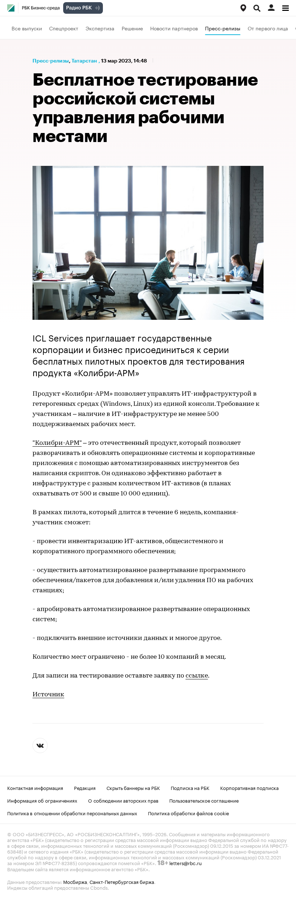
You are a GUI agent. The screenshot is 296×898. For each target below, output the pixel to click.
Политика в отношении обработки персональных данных (72, 812)
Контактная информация (35, 787)
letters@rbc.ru (185, 862)
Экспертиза (100, 28)
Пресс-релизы (222, 28)
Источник (48, 695)
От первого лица (268, 28)
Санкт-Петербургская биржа (122, 881)
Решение (132, 28)
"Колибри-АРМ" (57, 443)
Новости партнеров (174, 28)
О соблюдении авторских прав (123, 800)
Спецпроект (63, 28)
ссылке (197, 676)
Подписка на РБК (190, 787)
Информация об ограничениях (42, 800)
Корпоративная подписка (249, 787)
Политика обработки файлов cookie (188, 812)
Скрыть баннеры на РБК (133, 787)
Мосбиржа (75, 881)
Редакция (85, 787)
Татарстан (84, 60)
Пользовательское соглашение (204, 800)
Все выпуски (27, 28)
